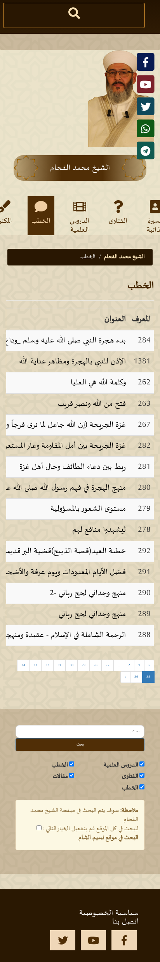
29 (83, 665)
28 (95, 665)
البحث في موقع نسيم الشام (108, 837)
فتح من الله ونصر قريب (92, 404)
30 (71, 665)
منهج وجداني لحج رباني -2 (88, 593)
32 (47, 665)
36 (136, 677)
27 (108, 665)
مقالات (60, 776)
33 (35, 665)
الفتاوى (118, 221)
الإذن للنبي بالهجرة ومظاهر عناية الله (72, 361)
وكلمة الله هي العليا (98, 382)
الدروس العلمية (79, 225)
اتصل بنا (125, 922)
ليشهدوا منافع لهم (99, 530)
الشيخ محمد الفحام (124, 257)
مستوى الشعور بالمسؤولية (88, 509)
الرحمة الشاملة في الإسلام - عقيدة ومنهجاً (65, 635)
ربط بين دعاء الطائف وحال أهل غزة (72, 467)
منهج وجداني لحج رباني (92, 614)
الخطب (40, 221)
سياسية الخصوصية (109, 913)
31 (59, 665)
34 (23, 665)
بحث (80, 744)
